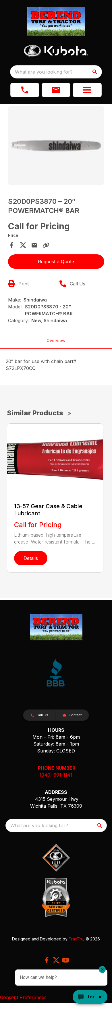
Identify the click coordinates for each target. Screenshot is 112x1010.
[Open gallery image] (56, 145)
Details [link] (31, 558)
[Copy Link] (46, 245)
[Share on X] (23, 245)
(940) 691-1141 (56, 775)
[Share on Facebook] (11, 245)
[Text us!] (90, 997)
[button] (24, 90)
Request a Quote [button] (56, 261)
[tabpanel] (56, 146)
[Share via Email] (34, 245)
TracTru (76, 938)
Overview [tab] (56, 340)
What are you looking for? (44, 72)
